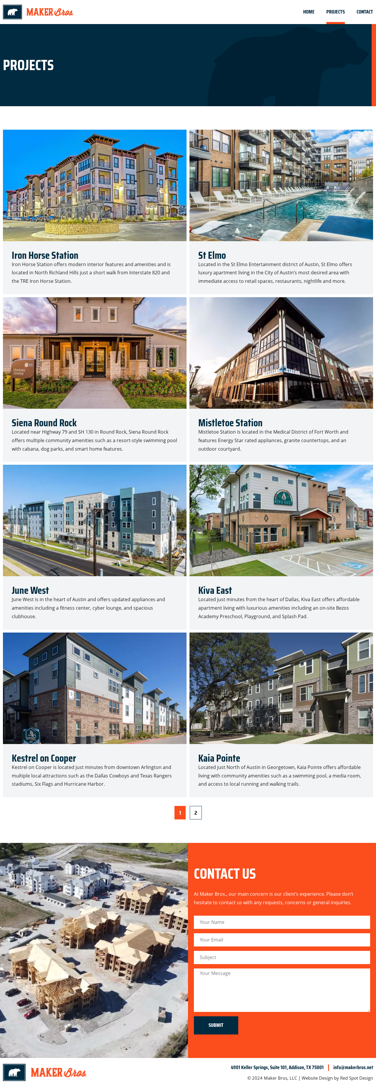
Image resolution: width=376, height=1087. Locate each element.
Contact (365, 12)
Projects (335, 12)
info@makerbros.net (353, 1067)
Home (309, 12)
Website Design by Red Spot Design (337, 1078)
